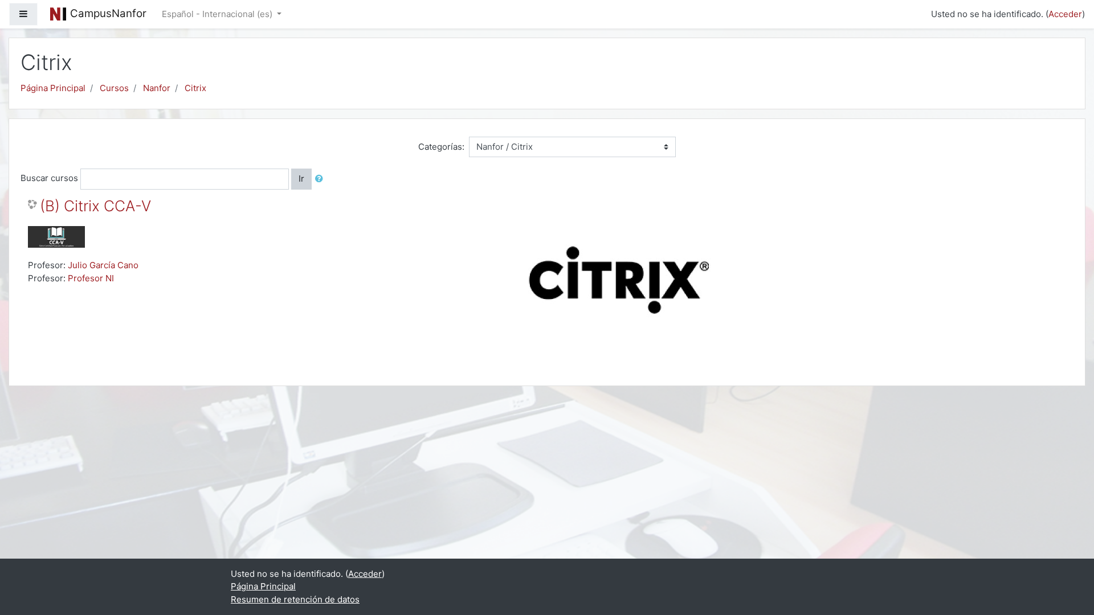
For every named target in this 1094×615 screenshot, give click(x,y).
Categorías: (441, 146)
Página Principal (53, 88)
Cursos (114, 88)
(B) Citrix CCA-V (95, 206)
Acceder (1065, 14)
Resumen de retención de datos (295, 599)
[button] (321, 179)
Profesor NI (91, 278)
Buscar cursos (49, 178)
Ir (301, 178)
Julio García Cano (103, 265)
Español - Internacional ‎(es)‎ (218, 14)
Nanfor (156, 88)
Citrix (195, 88)
